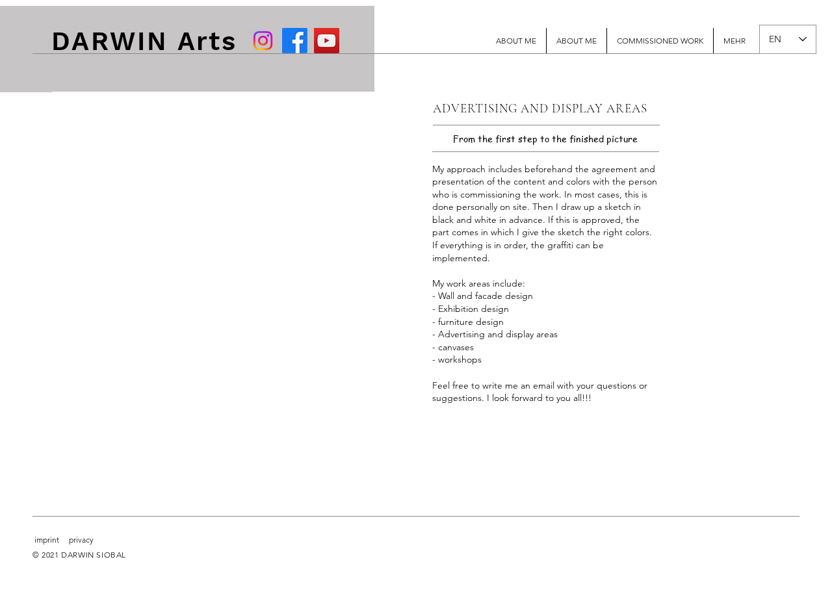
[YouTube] (326, 40)
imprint (46, 540)
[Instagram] (263, 40)
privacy (81, 540)
